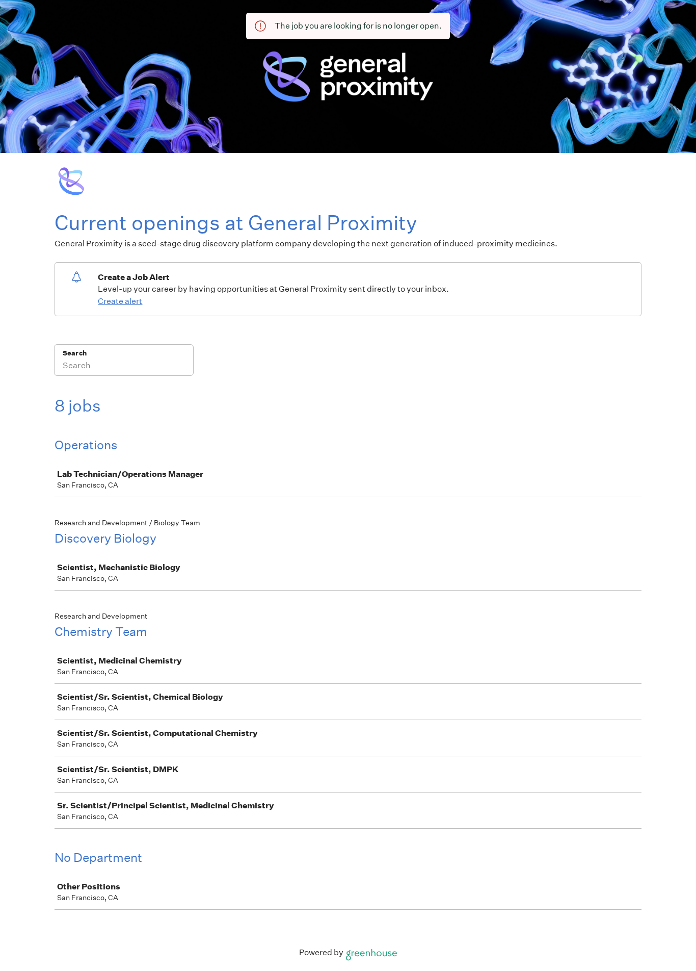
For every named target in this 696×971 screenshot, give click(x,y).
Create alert (120, 301)
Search (75, 353)
